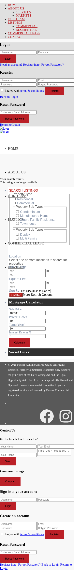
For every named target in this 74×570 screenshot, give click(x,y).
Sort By (14, 290)
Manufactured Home (34, 215)
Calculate (19, 342)
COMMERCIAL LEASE (24, 33)
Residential (25, 199)
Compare (10, 481)
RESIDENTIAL (26, 29)
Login (8, 58)
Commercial (25, 203)
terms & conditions (32, 90)
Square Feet (17, 279)
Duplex (25, 234)
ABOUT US (16, 8)
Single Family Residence (37, 219)
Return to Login (10, 124)
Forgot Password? (52, 64)
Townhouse (28, 223)
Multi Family (28, 238)
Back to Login (9, 96)
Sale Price (15, 309)
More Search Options (37, 294)
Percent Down (18, 317)
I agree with (24, 90)
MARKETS (23, 15)
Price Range (18, 267)
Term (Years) (17, 324)
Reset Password (14, 118)
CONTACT (15, 36)
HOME (12, 5)
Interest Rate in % (20, 332)
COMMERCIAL (26, 26)
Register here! (8, 564)
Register (54, 90)
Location (15, 256)
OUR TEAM (16, 19)
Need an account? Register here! (20, 64)
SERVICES (23, 12)
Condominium (30, 211)
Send (8, 461)
